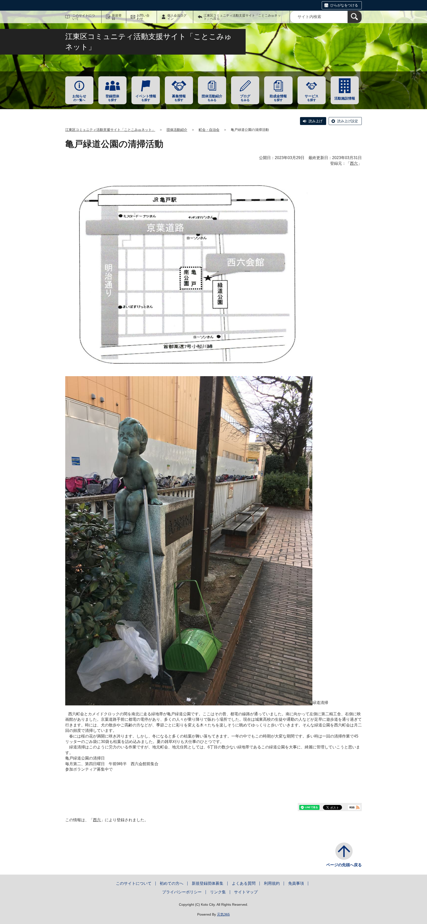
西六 (354, 163)
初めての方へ (171, 883)
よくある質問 (244, 883)
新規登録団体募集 (207, 883)
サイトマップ (246, 892)
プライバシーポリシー (182, 892)
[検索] (354, 17)
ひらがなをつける (344, 5)
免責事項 (296, 883)
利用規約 (272, 883)
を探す (112, 98)
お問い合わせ (143, 17)
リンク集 (218, 892)
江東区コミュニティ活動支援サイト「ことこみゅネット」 (110, 130)
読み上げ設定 (347, 121)
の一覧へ (79, 98)
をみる (212, 98)
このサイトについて (83, 17)
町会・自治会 (209, 130)
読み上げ (315, 121)
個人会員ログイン (177, 17)
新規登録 (117, 17)
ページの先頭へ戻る (344, 865)
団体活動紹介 (177, 130)
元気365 (223, 914)
